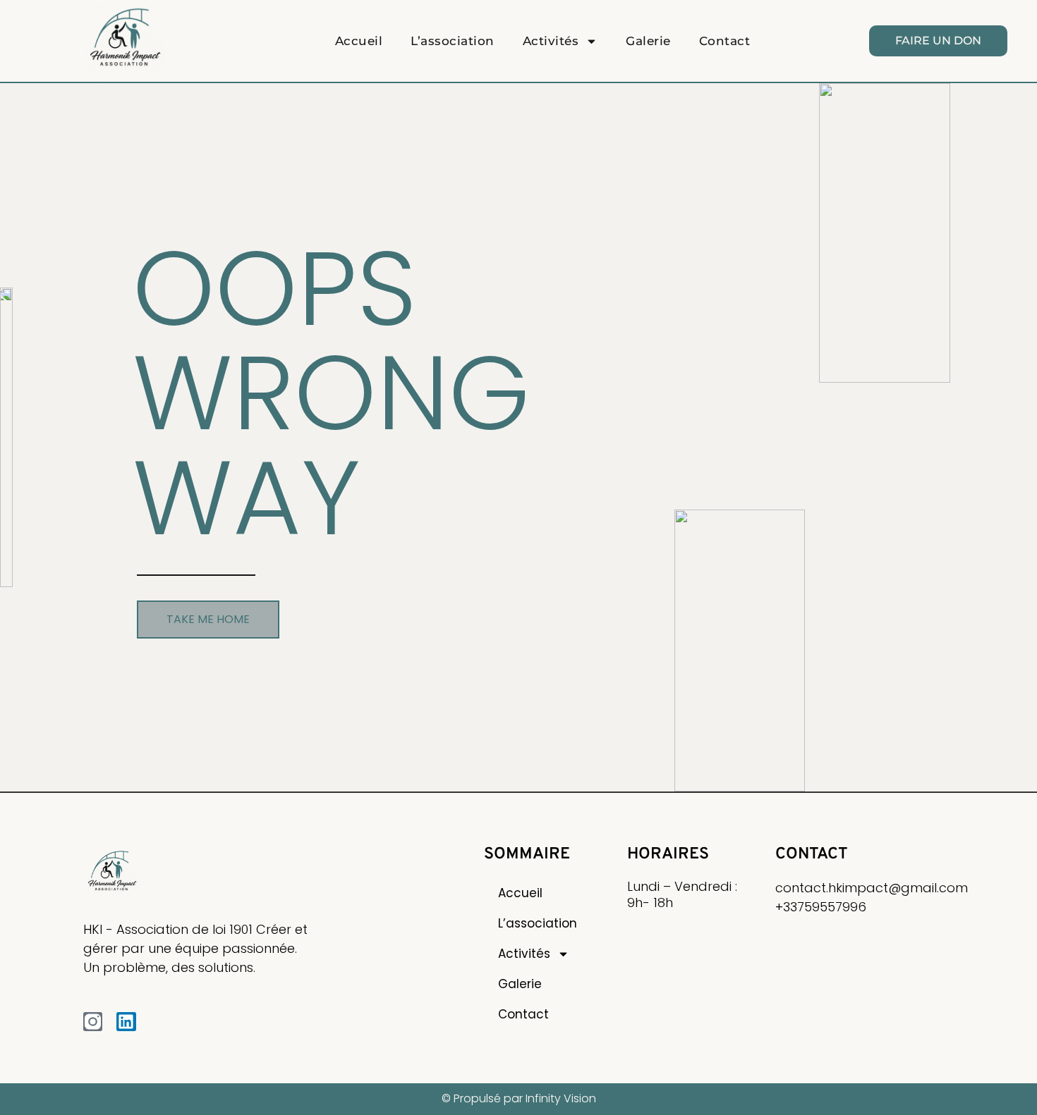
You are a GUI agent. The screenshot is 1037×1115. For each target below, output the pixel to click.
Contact (725, 41)
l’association (453, 41)
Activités (551, 41)
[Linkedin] (126, 1022)
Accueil (359, 41)
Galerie (648, 41)
